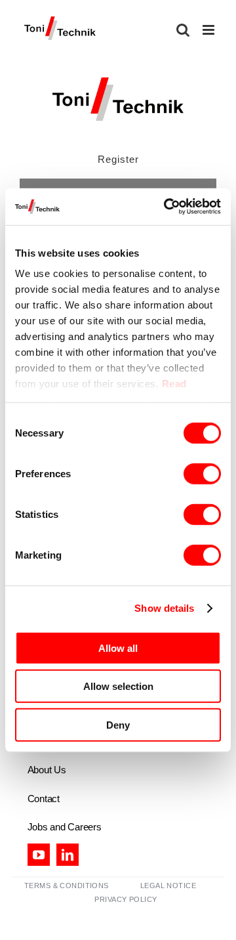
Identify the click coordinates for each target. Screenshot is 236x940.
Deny (118, 724)
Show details (164, 608)
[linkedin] (67, 855)
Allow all (118, 647)
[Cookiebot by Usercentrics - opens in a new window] (166, 206)
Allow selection (118, 686)
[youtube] (39, 855)
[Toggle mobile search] (182, 30)
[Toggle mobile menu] (209, 30)
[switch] (202, 473)
